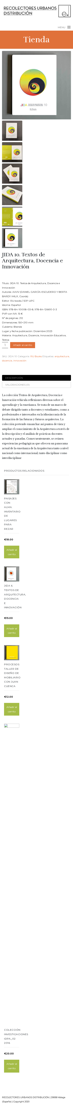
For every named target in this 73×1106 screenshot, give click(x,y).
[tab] (36, 378)
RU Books (36, 356)
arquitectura (62, 356)
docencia (7, 360)
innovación (19, 360)
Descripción (14, 377)
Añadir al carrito (22, 345)
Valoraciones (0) (17, 384)
